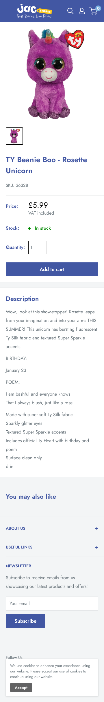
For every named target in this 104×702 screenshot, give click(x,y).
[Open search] (70, 11)
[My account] (82, 11)
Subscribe (25, 620)
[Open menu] (9, 11)
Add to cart (52, 269)
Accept (21, 687)
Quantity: (15, 247)
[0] (93, 11)
